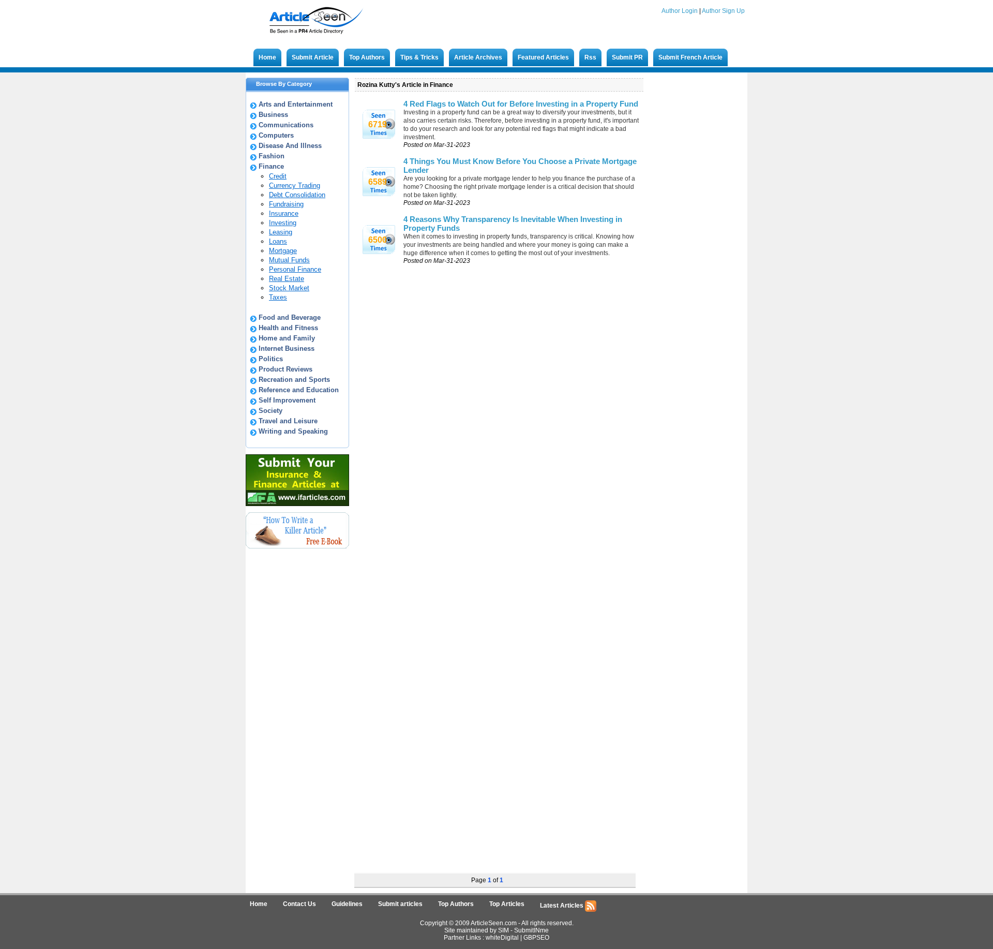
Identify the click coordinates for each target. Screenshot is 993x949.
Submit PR (627, 57)
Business (273, 114)
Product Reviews (285, 369)
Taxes (278, 297)
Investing (282, 223)
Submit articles (400, 904)
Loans (278, 241)
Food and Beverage (290, 317)
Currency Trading (294, 185)
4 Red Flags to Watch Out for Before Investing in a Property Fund (520, 103)
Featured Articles (543, 57)
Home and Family (287, 338)
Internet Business (286, 348)
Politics (271, 359)
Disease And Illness (290, 146)
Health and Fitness (288, 328)
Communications (286, 125)
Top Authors (367, 57)
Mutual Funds (289, 260)
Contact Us (299, 904)
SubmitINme (531, 930)
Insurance (283, 213)
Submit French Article (690, 57)
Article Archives (478, 57)
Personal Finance (295, 269)
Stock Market (289, 288)
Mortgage (283, 251)
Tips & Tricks (419, 57)
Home (267, 57)
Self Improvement (287, 400)
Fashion (271, 156)
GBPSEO (536, 937)
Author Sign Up (723, 10)
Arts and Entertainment (296, 104)
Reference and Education (299, 390)
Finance (271, 166)
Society (270, 410)
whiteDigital (502, 937)
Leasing (280, 232)
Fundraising (286, 204)
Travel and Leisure (288, 421)
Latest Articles (562, 905)
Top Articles (506, 904)
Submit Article (313, 57)
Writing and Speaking (293, 431)
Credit (278, 176)
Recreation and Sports (294, 379)
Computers (276, 135)
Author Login (679, 10)
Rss (590, 57)
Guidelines (347, 904)
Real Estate (286, 279)
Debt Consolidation (297, 195)
